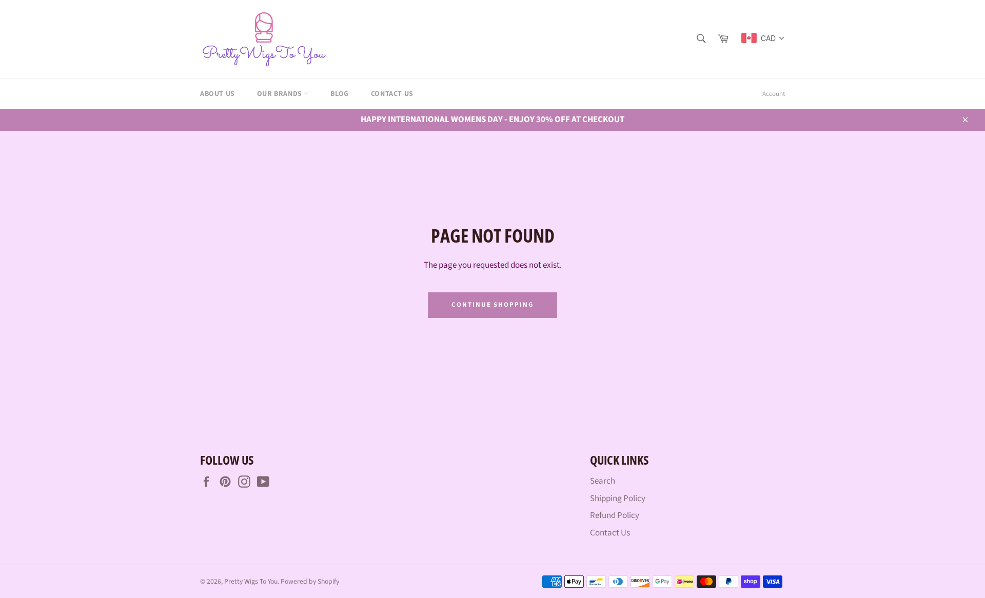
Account (773, 93)
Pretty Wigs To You (251, 581)
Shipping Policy (617, 498)
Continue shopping (492, 304)
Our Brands (280, 94)
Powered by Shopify (310, 581)
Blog (339, 94)
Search (602, 481)
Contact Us (392, 94)
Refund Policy (614, 515)
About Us (217, 94)
